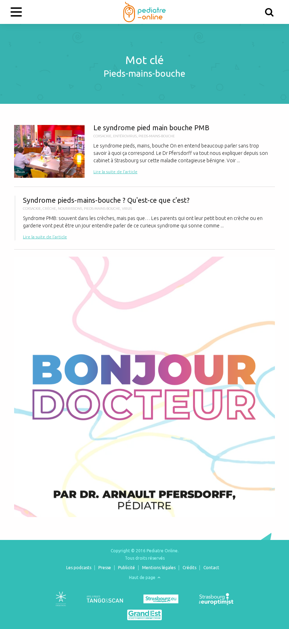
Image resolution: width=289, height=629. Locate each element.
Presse (104, 567)
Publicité (126, 567)
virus (127, 208)
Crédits (189, 567)
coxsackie (102, 136)
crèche (49, 208)
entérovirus (125, 136)
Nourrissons (70, 208)
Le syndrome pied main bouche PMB (144, 150)
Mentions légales (159, 567)
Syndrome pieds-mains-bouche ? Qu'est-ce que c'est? (144, 218)
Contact (211, 567)
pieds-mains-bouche (157, 136)
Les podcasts (78, 567)
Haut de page (142, 577)
